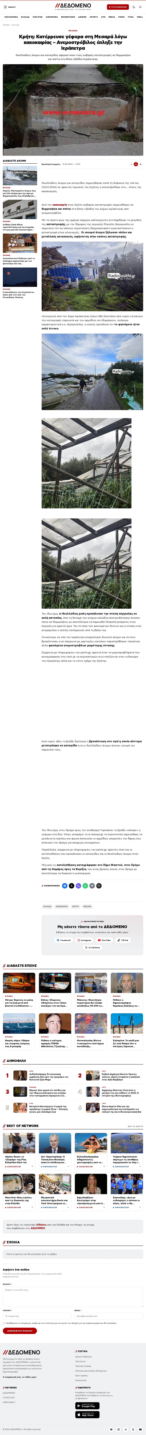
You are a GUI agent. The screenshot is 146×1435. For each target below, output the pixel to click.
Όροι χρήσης (81, 1376)
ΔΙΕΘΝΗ (82, 17)
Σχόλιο (7, 1284)
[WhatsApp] (85, 886)
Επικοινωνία (80, 1380)
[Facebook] (64, 886)
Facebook (65, 940)
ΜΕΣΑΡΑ (87, 907)
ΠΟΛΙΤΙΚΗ (38, 17)
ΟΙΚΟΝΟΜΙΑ (52, 17)
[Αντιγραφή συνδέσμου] (99, 886)
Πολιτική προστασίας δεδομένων (91, 1371)
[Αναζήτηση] (140, 7)
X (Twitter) (94, 947)
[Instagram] (118, 1429)
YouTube (106, 940)
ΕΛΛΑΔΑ (25, 17)
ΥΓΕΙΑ (131, 17)
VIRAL (140, 17)
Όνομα (7, 1310)
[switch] (134, 7)
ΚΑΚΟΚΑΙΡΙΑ (62, 907)
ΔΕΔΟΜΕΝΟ (38, 1228)
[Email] (92, 886)
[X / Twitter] (71, 886)
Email (78, 1310)
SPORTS (94, 17)
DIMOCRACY (9, 1402)
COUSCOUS (9, 1398)
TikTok (124, 940)
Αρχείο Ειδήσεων (83, 1357)
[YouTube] (140, 1429)
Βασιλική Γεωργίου (51, 164)
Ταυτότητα (80, 1361)
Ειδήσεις (41, 1225)
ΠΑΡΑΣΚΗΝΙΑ (11, 17)
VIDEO (121, 17)
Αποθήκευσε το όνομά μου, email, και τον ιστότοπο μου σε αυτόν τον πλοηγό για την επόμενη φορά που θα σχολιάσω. (61, 1323)
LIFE (103, 17)
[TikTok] (126, 1429)
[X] (133, 1429)
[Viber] (78, 886)
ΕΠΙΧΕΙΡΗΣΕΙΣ (68, 17)
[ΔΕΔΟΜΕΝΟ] (21, 1352)
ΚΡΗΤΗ (75, 907)
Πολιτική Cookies (83, 1366)
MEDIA (112, 17)
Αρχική (6, 25)
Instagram (86, 940)
